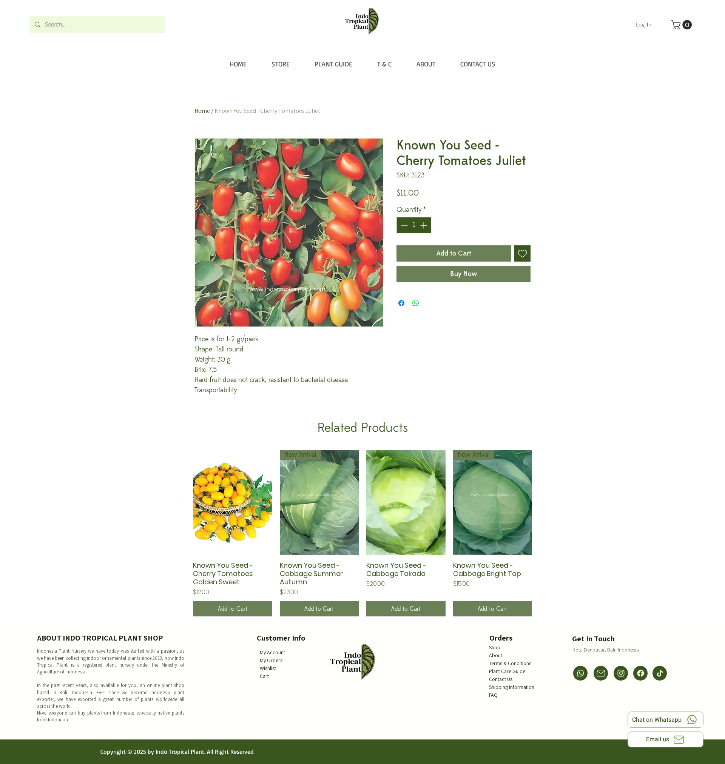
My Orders (271, 660)
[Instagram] (621, 673)
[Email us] (601, 673)
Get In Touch (593, 639)
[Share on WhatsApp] (415, 303)
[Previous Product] (182, 502)
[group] (362, 533)
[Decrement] (403, 225)
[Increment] (424, 225)
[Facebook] (640, 673)
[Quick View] (232, 502)
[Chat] (580, 673)
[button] (682, 24)
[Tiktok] (659, 673)
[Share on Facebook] (401, 303)
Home (202, 111)
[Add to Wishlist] (522, 253)
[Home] (362, 21)
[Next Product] (543, 502)
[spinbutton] (413, 225)
